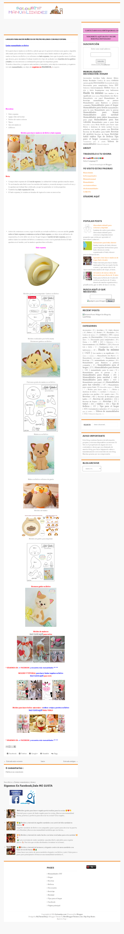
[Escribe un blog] (9, 746)
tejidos (93, 136)
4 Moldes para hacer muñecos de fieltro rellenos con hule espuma (36, 39)
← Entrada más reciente (13, 761)
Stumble (45, 753)
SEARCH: (87, 425)
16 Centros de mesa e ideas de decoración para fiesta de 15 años (105, 274)
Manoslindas (88, 172)
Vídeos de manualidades (107, 411)
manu (94, 96)
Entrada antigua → (70, 761)
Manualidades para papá (92, 382)
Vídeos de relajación (103, 144)
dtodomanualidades (90, 188)
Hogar (50, 877)
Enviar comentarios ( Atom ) (25, 782)
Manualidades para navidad (100, 114)
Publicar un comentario (14, 772)
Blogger (109, 164)
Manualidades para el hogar (104, 105)
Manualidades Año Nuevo (109, 96)
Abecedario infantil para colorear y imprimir (102, 226)
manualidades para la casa (102, 370)
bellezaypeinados (90, 176)
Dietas (112, 85)
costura (114, 80)
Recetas (114, 129)
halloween (114, 90)
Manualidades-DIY (55, 874)
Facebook (12, 753)
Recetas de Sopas (102, 134)
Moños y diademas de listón (94, 127)
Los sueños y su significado (104, 353)
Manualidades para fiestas (95, 107)
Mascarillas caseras (89, 125)
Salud (86, 136)
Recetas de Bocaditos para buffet (97, 132)
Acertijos (97, 78)
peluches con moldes (92, 129)
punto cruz (106, 129)
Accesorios (88, 78)
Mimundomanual (89, 179)
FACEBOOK (24, 668)
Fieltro (107, 87)
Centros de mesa (104, 81)
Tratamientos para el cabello (95, 141)
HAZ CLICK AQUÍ (36, 634)
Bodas (86, 80)
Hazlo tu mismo (94, 93)
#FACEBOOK (46, 67)
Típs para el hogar (55, 898)
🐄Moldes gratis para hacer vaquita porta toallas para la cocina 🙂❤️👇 (44, 810)
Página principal (54, 905)
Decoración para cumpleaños (96, 85)
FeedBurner (105, 64)
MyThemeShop (42, 916)
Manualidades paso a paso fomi (105, 122)
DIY (116, 85)
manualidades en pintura (105, 100)
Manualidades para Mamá (100, 112)
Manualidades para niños (95, 117)
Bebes (116, 78)
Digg (55, 753)
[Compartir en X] (12, 746)
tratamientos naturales (109, 139)
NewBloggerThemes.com (73, 916)
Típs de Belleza (105, 136)
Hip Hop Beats (89, 916)
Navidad (51, 895)
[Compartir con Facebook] (15, 746)
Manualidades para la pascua (106, 110)
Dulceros (87, 88)
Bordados (93, 80)
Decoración (99, 82)
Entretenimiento (97, 88)
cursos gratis (88, 83)
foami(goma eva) (102, 90)
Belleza (51, 884)
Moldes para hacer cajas (109, 125)
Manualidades (88, 182)
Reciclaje (114, 134)
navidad (109, 127)
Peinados (115, 127)
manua (98, 96)
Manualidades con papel (93, 98)
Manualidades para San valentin (100, 120)
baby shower (107, 78)
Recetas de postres (102, 399)
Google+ (34, 753)
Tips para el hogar (109, 406)
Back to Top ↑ (62, 919)
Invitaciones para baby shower (104, 242)
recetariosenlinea (89, 185)
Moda (98, 125)
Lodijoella (87, 191)
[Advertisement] (23, 28)
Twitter (23, 753)
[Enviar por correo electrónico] (7, 746)
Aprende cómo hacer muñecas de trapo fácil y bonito (105, 258)
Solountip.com (61, 914)
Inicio (43, 761)
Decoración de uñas (111, 83)
